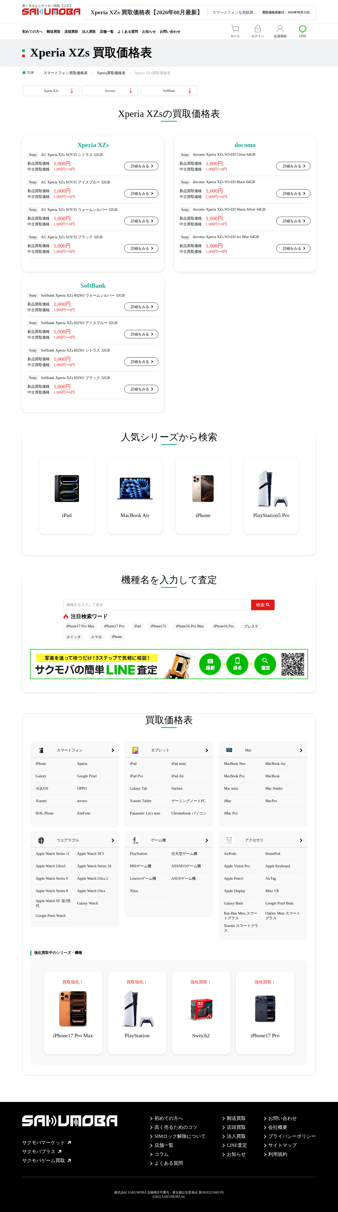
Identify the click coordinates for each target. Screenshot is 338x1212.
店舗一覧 (107, 32)
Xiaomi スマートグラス (241, 928)
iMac (227, 801)
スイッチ (73, 637)
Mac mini (231, 788)
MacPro (271, 801)
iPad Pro (136, 776)
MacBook (272, 776)
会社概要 (277, 1127)
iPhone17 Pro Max (80, 626)
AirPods (230, 854)
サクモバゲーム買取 (43, 1160)
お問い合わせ (170, 32)
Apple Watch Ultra (91, 891)
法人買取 (89, 32)
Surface (177, 788)
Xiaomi (41, 801)
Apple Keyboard (277, 866)
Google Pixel (87, 776)
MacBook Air (275, 764)
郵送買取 (53, 32)
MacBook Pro (234, 776)
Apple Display (234, 891)
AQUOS (42, 788)
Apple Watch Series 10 (94, 866)
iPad (137, 626)
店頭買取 (71, 32)
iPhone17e (158, 626)
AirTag (270, 878)
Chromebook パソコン (188, 813)
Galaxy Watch (87, 903)
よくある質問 (128, 32)
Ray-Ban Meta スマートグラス (240, 915)
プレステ (251, 626)
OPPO (82, 788)
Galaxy (41, 776)
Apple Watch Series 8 (52, 891)
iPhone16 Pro (224, 626)
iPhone (117, 637)
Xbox (134, 891)
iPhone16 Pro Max (190, 626)
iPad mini (178, 764)
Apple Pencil (233, 878)
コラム (161, 1154)
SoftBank (169, 91)
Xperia (82, 764)
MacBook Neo (234, 764)
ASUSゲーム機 (183, 878)
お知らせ (149, 32)
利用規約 (277, 1154)
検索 (260, 605)
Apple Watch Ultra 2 (92, 878)
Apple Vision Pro (237, 866)
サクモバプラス (38, 1151)
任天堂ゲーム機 (184, 854)
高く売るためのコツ (175, 1127)
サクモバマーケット (43, 1142)
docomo (110, 91)
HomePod (272, 854)
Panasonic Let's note (145, 813)
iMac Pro (231, 813)
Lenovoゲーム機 (143, 878)
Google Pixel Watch (50, 916)
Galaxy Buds (233, 903)
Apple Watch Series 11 (52, 854)
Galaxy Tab (138, 788)
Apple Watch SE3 (90, 854)
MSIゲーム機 (140, 866)
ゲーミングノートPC (188, 801)
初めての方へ (32, 32)
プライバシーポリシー (292, 1136)
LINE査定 (237, 1145)
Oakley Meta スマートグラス (282, 915)
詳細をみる (140, 166)
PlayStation (138, 854)
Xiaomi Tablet (140, 801)
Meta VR (272, 891)
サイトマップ (282, 1145)
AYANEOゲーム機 (186, 866)
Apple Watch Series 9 (52, 878)
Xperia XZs (51, 91)
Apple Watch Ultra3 (50, 866)
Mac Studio (274, 788)
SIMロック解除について (180, 1136)
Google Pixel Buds (279, 903)
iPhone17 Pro (114, 626)
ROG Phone (45, 813)
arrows (82, 801)
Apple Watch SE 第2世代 (53, 903)
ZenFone (83, 813)
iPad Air (177, 776)
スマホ (96, 637)
